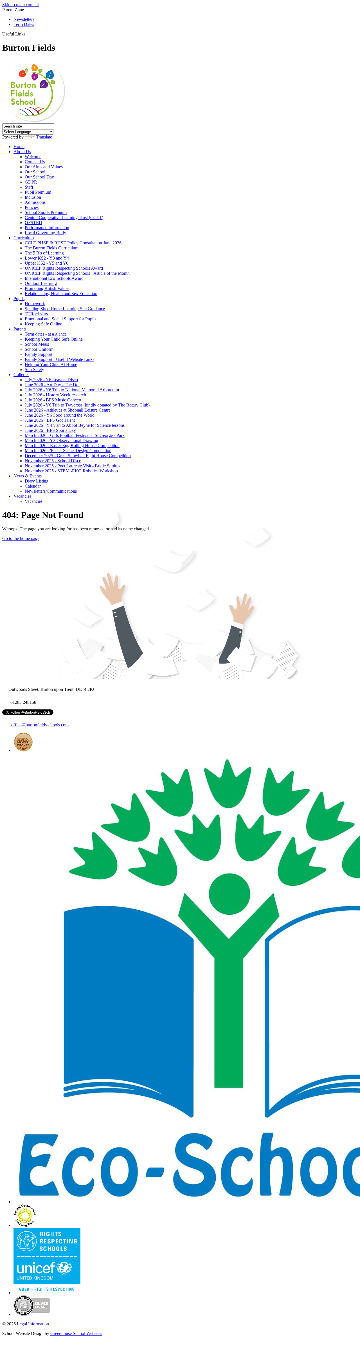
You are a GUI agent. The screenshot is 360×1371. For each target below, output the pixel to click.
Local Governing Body (45, 232)
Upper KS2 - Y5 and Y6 (46, 263)
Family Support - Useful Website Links (59, 359)
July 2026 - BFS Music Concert (53, 400)
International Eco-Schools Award (54, 278)
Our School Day (39, 177)
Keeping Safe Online (43, 323)
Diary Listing (36, 481)
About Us (22, 151)
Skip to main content (20, 4)
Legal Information (33, 1323)
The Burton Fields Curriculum (51, 247)
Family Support (38, 354)
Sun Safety (34, 369)
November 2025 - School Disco (53, 460)
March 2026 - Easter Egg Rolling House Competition (72, 445)
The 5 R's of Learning (44, 253)
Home (19, 146)
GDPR (31, 182)
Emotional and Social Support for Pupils (60, 318)
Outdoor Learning (41, 283)
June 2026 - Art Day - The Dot (52, 384)
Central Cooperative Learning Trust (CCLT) (64, 217)
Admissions (35, 202)
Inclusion (33, 197)
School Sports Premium (46, 212)
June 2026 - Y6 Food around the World (59, 415)
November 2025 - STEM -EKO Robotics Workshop (71, 470)
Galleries (21, 374)
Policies (32, 207)
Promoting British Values (47, 288)
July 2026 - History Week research (55, 394)
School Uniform (39, 349)
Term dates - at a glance (46, 334)
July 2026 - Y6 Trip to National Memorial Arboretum (72, 389)
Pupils (19, 298)
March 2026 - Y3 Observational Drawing (61, 440)
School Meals (37, 344)
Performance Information (47, 227)
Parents (20, 329)
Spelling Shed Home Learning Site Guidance (65, 308)
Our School (35, 171)
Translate (44, 137)
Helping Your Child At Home (51, 364)
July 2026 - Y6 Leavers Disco (51, 379)
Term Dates (24, 24)
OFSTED (33, 222)
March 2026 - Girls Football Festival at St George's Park (75, 435)
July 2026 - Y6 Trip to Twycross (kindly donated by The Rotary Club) (87, 405)
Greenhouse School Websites (76, 1333)
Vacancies (22, 496)
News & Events (28, 476)
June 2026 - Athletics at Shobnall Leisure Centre (68, 410)
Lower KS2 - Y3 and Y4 (47, 258)
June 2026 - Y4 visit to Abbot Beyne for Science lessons (75, 425)
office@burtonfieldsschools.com (39, 724)
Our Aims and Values (44, 166)
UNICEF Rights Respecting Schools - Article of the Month (77, 273)
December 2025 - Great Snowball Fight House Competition (78, 455)
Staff (29, 187)
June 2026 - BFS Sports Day (50, 430)
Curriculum (24, 237)
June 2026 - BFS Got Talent (50, 420)
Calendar (33, 486)
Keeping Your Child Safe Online (54, 339)
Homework (35, 303)
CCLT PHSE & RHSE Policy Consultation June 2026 (73, 242)
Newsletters (24, 19)
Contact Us (35, 161)
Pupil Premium (38, 192)
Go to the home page (20, 538)
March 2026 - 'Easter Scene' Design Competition (68, 450)
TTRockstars (36, 313)
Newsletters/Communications (51, 491)
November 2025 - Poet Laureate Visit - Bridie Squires (72, 465)
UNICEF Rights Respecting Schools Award (64, 268)
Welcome (33, 156)
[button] (27, 33)
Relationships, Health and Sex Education (61, 293)
